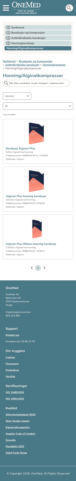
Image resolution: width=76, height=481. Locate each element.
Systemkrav (12, 370)
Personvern (12, 363)
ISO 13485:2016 (15, 392)
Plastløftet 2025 (15, 446)
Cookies (10, 357)
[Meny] (6, 7)
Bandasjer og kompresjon (35, 61)
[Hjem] (26, 8)
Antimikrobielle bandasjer (22, 65)
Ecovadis (11, 440)
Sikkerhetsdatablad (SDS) (21, 414)
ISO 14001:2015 (15, 398)
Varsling (10, 376)
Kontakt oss (12, 335)
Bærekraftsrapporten (18, 427)
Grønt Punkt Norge (16, 452)
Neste (42, 268)
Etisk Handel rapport (17, 421)
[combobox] (17, 96)
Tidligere (33, 268)
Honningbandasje (54, 65)
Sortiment (9, 61)
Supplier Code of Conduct (20, 433)
